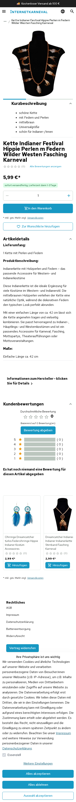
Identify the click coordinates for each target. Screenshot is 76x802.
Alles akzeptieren (38, 774)
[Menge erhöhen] (69, 195)
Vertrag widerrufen (22, 648)
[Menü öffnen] (4, 11)
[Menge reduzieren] (7, 195)
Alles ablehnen (38, 785)
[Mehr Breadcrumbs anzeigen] (5, 21)
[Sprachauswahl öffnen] (63, 11)
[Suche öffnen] (72, 11)
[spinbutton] (38, 195)
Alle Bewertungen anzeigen (45, 166)
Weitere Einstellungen (38, 763)
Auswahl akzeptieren (38, 796)
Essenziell (14, 755)
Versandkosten (35, 217)
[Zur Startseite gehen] (28, 11)
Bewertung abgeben (38, 430)
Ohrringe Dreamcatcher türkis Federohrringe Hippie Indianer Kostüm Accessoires (21, 542)
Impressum (63, 733)
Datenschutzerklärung (17, 748)
